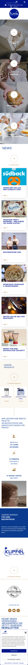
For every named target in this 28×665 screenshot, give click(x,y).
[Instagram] (10, 610)
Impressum (21, 663)
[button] (25, 632)
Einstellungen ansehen (14, 659)
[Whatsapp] (18, 610)
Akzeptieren (14, 651)
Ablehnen (14, 655)
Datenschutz (15, 663)
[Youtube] (14, 610)
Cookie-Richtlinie (8, 663)
